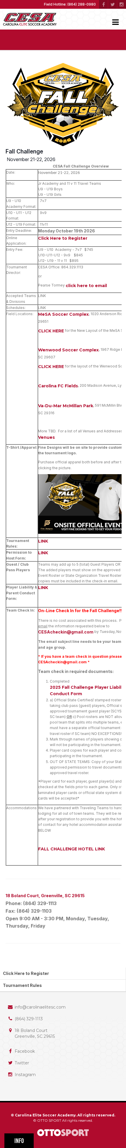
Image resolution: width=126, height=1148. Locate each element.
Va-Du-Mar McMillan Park (65, 405)
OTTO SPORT (49, 1120)
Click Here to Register (62, 238)
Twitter (22, 1063)
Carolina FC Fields (58, 386)
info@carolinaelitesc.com (40, 1007)
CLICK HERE (51, 331)
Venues (46, 437)
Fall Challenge (24, 152)
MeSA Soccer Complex (63, 314)
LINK (43, 541)
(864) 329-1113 (29, 1018)
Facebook (25, 1051)
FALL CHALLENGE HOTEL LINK (71, 849)
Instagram (25, 1074)
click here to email (86, 285)
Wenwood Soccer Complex (68, 350)
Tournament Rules (22, 985)
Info (19, 1140)
